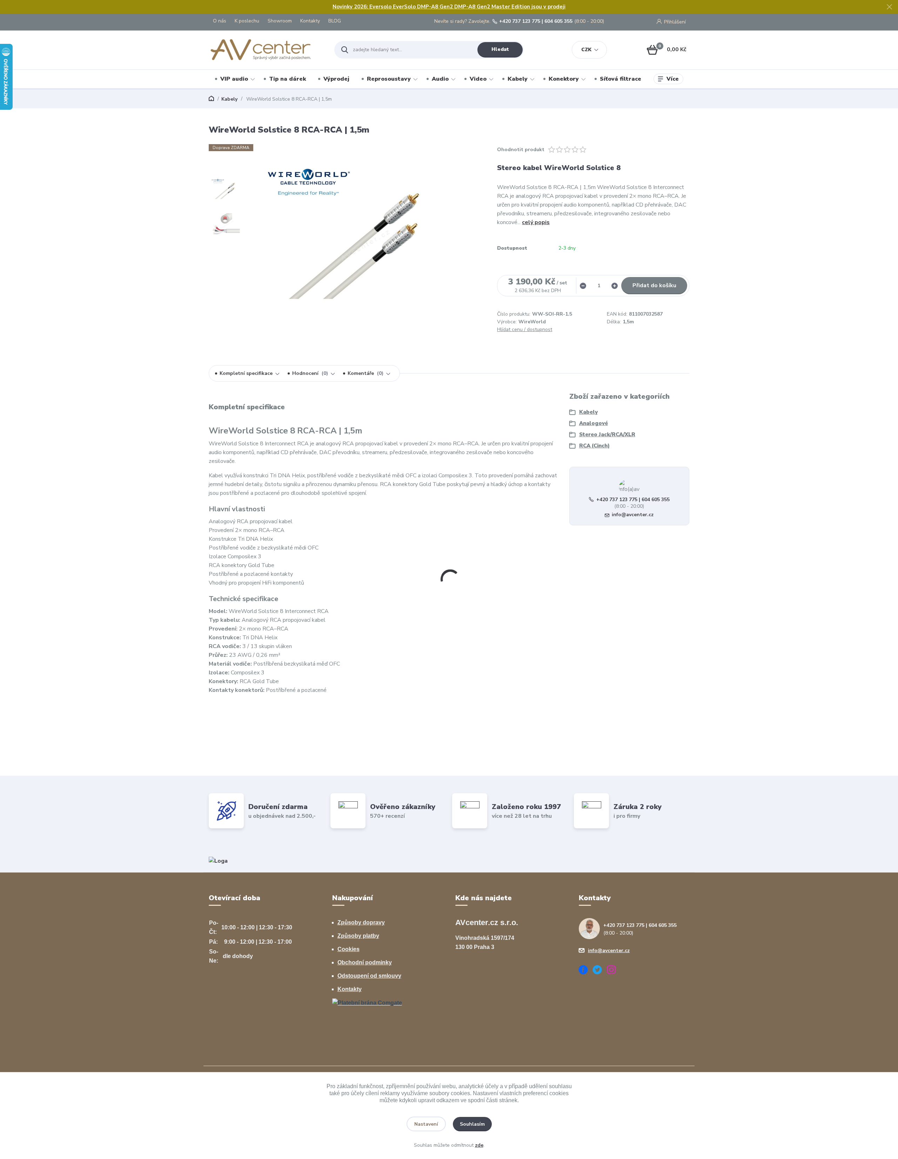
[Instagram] (614, 970)
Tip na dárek (287, 79)
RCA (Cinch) (594, 445)
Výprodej (336, 79)
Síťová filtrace (620, 79)
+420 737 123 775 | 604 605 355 (535, 21)
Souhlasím (472, 1124)
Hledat (500, 49)
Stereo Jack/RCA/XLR (607, 434)
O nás (219, 21)
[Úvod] (265, 50)
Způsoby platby (358, 936)
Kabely (518, 79)
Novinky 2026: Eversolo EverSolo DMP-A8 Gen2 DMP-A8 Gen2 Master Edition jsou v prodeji (449, 6)
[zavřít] (889, 7)
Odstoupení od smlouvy (369, 976)
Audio (440, 79)
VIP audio (234, 79)
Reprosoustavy (389, 79)
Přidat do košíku (654, 285)
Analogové (593, 423)
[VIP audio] (218, 860)
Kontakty (310, 21)
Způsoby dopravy (361, 922)
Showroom (280, 21)
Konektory (564, 79)
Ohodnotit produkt (520, 149)
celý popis (536, 222)
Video (478, 79)
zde (479, 1145)
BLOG (334, 21)
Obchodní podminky (364, 962)
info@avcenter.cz (633, 514)
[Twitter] (600, 970)
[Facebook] (586, 970)
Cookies (348, 949)
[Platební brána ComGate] (367, 1002)
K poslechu (247, 21)
